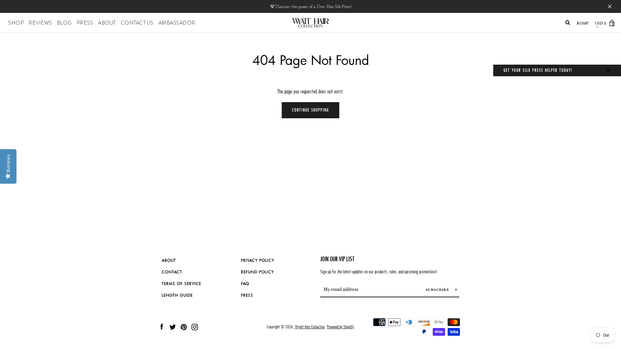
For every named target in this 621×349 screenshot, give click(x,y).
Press (247, 295)
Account (582, 23)
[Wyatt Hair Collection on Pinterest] (183, 326)
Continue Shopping (310, 110)
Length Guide (177, 295)
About (169, 260)
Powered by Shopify (340, 326)
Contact (172, 271)
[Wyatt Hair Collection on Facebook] (161, 326)
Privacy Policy (257, 260)
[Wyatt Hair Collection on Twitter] (172, 326)
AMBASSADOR (176, 22)
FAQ (245, 283)
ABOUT (107, 22)
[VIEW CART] (612, 23)
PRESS (85, 22)
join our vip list (337, 259)
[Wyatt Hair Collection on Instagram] (194, 326)
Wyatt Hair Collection (310, 326)
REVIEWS (40, 22)
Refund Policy (257, 271)
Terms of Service (181, 283)
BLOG (64, 22)
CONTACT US (137, 22)
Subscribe (438, 290)
